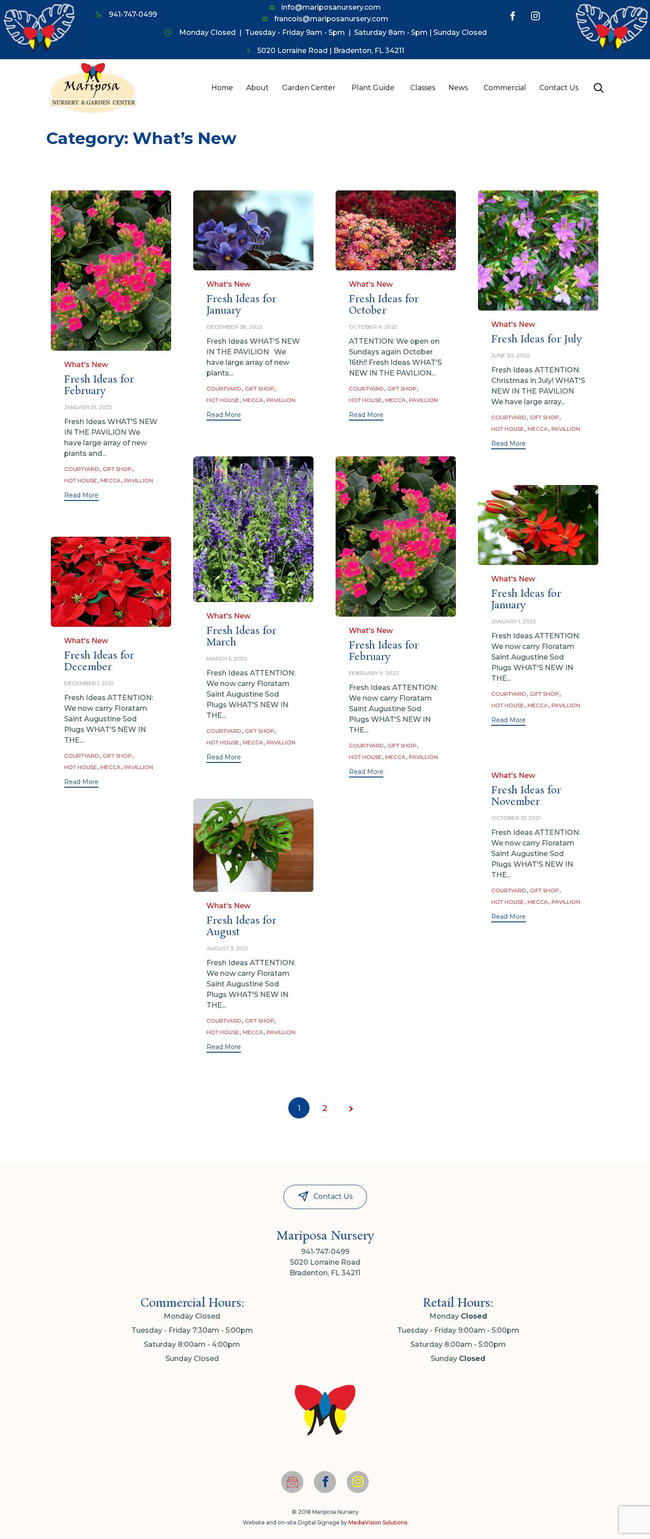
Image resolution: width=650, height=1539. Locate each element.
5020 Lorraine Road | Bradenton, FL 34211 (330, 50)
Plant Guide (373, 87)
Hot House (80, 480)
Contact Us (558, 87)
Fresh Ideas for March (241, 636)
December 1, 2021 (89, 683)
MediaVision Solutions (377, 1522)
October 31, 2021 (515, 818)
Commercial (505, 87)
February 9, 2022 (374, 673)
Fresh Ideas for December (99, 661)
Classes (422, 87)
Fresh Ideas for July (536, 339)
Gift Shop (117, 469)
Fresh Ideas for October (384, 305)
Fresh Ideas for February (99, 385)
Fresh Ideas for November (526, 796)
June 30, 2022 (510, 355)
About (257, 87)
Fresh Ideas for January (241, 305)
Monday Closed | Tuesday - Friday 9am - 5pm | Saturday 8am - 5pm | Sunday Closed (333, 32)
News (458, 87)
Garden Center (309, 87)
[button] (81, 496)
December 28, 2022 (234, 326)
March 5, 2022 (226, 658)
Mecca (110, 480)
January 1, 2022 (513, 621)
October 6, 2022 (373, 326)
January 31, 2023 (88, 407)
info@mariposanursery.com (331, 7)
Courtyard (81, 469)
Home (222, 87)
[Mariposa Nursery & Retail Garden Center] (92, 88)
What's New (86, 364)
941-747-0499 (133, 14)
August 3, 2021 (227, 948)
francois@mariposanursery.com (331, 19)
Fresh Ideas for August (241, 926)
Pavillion (138, 480)
